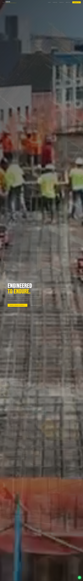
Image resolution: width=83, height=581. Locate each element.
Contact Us (76, 2)
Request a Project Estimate (17, 305)
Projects (61, 2)
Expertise (55, 2)
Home (49, 2)
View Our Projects (35, 305)
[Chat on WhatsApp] (79, 577)
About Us (68, 2)
